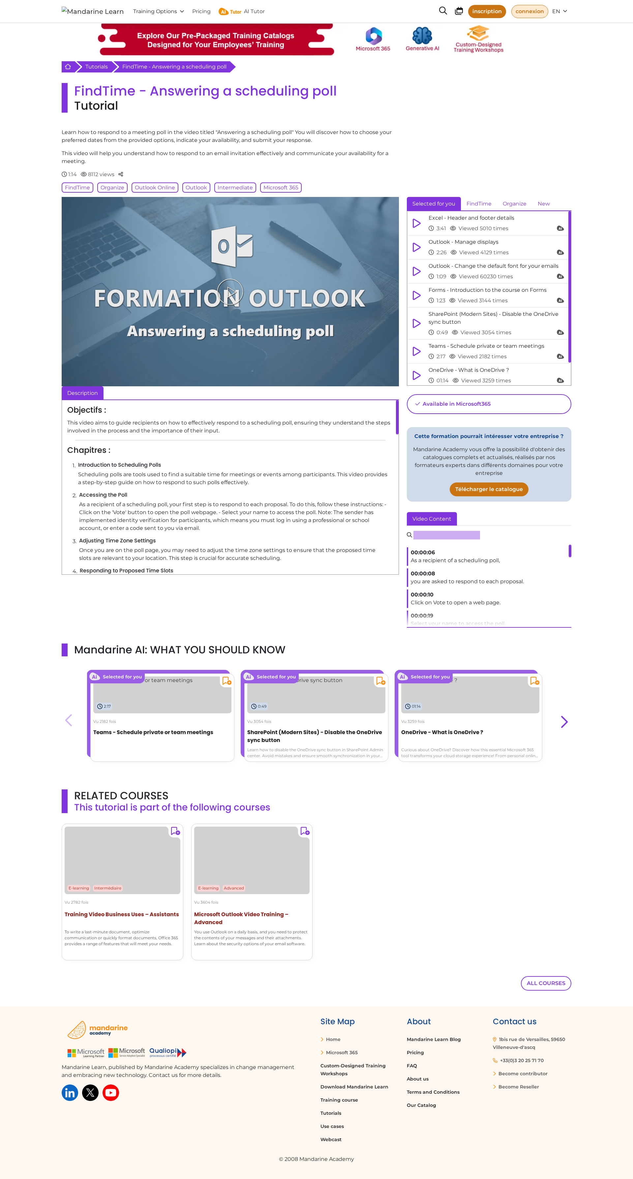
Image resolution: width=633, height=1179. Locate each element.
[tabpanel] (489, 298)
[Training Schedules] (459, 12)
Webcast (331, 1139)
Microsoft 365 (280, 187)
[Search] (443, 11)
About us (418, 1079)
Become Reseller (518, 1087)
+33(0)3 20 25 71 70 (521, 1060)
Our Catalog (421, 1105)
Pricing (415, 1053)
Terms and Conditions (433, 1092)
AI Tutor (254, 11)
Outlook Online (155, 187)
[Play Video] (230, 292)
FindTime (77, 187)
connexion (530, 11)
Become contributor (522, 1074)
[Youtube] (111, 1092)
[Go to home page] (93, 11)
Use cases (332, 1126)
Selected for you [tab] (433, 204)
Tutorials (96, 67)
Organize (112, 187)
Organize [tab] (515, 204)
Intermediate (235, 187)
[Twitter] (90, 1092)
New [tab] (544, 204)
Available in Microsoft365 (456, 404)
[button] (563, 720)
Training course (339, 1100)
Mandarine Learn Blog (434, 1039)
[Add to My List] (225, 681)
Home (333, 1039)
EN (556, 11)
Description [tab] (82, 393)
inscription (487, 11)
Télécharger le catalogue (489, 489)
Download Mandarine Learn (354, 1087)
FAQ (412, 1066)
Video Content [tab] (431, 519)
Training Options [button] (155, 11)
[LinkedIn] (70, 1092)
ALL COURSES (546, 983)
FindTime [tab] (479, 204)
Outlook (196, 187)
